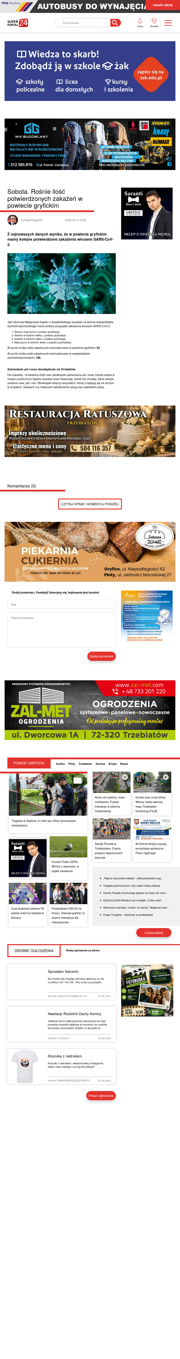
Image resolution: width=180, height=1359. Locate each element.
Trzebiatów (85, 764)
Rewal (124, 764)
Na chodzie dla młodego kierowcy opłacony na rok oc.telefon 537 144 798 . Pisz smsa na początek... (76, 980)
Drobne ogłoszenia (34, 950)
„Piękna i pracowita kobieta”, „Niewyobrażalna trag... (133, 878)
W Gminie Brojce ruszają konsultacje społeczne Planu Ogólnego (151, 848)
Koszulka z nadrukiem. (65, 1055)
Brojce (113, 764)
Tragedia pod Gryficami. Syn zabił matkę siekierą (131, 885)
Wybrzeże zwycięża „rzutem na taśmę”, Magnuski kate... (136, 907)
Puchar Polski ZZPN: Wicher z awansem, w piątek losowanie (65, 866)
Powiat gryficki (29, 762)
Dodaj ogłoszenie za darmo (83, 950)
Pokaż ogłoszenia (101, 1095)
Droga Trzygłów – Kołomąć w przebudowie (128, 914)
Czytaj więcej (154, 932)
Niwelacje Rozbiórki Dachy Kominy (74, 1013)
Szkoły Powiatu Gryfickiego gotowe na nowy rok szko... (135, 893)
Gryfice (60, 764)
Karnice (100, 764)
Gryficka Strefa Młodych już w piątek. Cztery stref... (133, 900)
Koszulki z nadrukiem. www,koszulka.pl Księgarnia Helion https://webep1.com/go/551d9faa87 (75, 1064)
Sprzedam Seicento (63, 971)
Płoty (71, 764)
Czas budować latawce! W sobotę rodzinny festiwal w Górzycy (27, 913)
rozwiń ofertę (163, 5)
